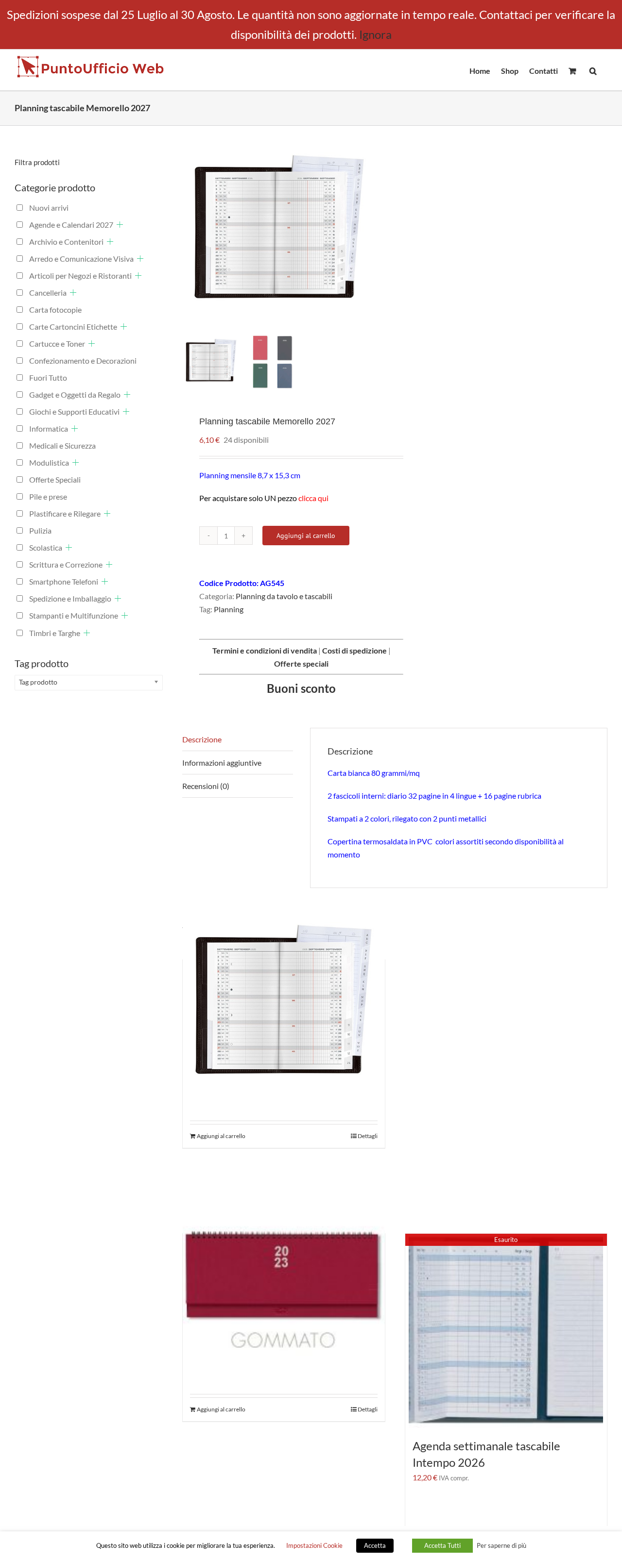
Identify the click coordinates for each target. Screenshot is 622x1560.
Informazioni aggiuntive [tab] (221, 762)
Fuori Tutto (48, 377)
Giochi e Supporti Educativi (74, 411)
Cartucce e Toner (57, 343)
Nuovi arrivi (49, 207)
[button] (593, 70)
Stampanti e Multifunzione (73, 615)
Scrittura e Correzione (66, 564)
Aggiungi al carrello (305, 535)
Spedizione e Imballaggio (70, 598)
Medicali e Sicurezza (62, 445)
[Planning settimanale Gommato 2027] (284, 1279)
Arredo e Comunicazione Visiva (81, 258)
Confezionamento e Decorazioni (83, 360)
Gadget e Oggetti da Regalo (75, 394)
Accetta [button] (375, 1545)
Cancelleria (48, 292)
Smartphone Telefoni (63, 581)
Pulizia (40, 530)
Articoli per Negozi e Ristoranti (80, 275)
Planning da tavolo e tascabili (284, 596)
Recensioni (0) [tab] (205, 785)
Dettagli (368, 1136)
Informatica (48, 428)
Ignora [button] (375, 34)
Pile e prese (48, 496)
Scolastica (45, 547)
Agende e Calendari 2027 (71, 224)
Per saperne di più (501, 1545)
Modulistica (49, 462)
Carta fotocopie (55, 309)
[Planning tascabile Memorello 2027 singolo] (284, 1005)
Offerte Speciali (55, 479)
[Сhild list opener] (120, 224)
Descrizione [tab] (202, 739)
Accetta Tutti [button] (442, 1545)
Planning (228, 609)
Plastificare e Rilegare (65, 513)
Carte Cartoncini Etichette (73, 326)
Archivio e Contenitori (66, 241)
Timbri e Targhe (54, 632)
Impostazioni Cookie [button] (314, 1545)
